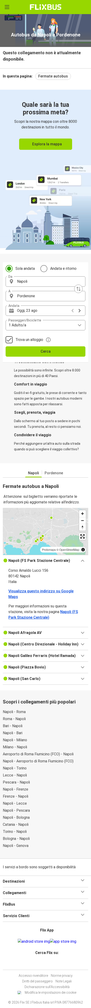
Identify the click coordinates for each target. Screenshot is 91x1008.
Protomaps (49, 550)
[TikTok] (50, 964)
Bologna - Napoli (16, 838)
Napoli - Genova (15, 845)
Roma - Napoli (14, 719)
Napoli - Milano (15, 740)
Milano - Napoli (15, 747)
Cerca (46, 351)
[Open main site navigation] (7, 7)
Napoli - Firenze (15, 789)
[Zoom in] (82, 513)
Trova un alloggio (29, 339)
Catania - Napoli (15, 824)
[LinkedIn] (47, 964)
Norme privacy (62, 975)
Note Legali (64, 981)
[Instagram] (45, 964)
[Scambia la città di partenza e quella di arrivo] (78, 289)
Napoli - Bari (12, 733)
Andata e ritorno (63, 268)
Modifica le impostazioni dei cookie (50, 992)
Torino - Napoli (15, 831)
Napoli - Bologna (16, 817)
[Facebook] (43, 964)
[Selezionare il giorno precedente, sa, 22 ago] (72, 310)
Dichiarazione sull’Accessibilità (47, 987)
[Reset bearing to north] (82, 527)
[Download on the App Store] (63, 941)
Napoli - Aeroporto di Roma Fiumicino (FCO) (38, 761)
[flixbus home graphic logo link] (45, 7)
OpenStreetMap (69, 550)
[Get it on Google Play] (34, 941)
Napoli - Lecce (15, 803)
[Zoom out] (82, 520)
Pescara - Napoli (16, 782)
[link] (45, 169)
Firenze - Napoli (15, 796)
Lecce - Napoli (15, 775)
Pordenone (54, 473)
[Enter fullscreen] (82, 536)
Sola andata (25, 268)
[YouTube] (46, 964)
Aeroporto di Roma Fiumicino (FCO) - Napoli (38, 754)
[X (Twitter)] (49, 964)
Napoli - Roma (14, 712)
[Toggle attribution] (83, 549)
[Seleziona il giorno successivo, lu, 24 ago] (79, 310)
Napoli (33, 473)
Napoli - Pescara (16, 810)
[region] (45, 531)
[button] (45, 281)
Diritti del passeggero (37, 981)
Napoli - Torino (15, 768)
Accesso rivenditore (33, 975)
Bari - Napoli (12, 726)
